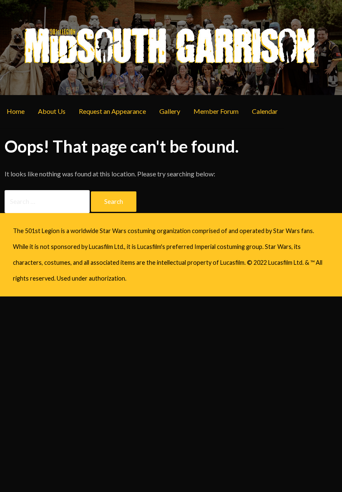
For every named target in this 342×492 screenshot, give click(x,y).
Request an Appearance (112, 111)
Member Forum (216, 111)
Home (16, 111)
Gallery (169, 111)
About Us (51, 111)
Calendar (265, 111)
